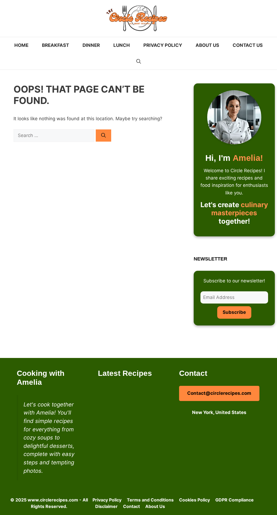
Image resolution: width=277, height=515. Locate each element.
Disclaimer (106, 506)
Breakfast (55, 45)
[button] (139, 61)
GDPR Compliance (234, 500)
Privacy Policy (162, 45)
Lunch (121, 45)
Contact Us (248, 45)
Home (21, 45)
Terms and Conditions (150, 500)
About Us (207, 45)
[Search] (103, 135)
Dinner (91, 45)
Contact (131, 506)
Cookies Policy (194, 500)
